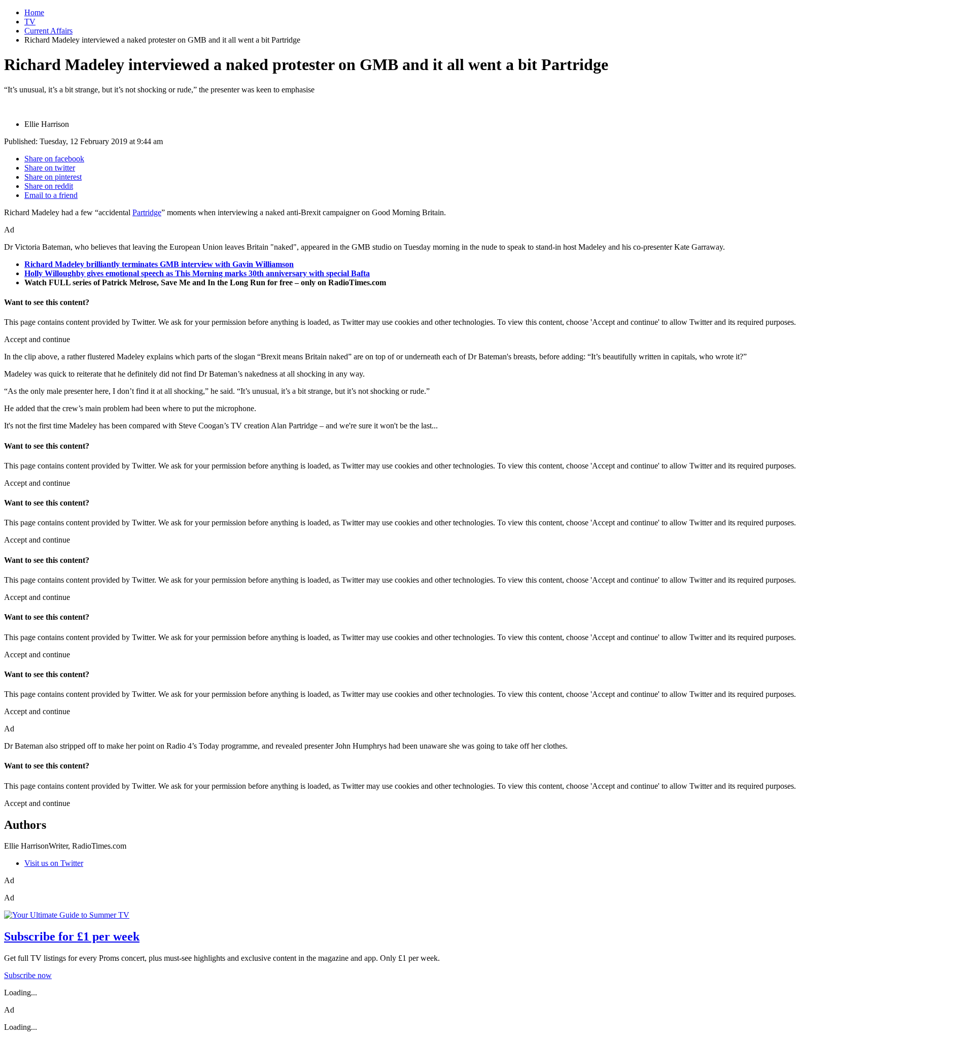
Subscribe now (28, 975)
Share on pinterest (53, 177)
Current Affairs (48, 30)
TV (30, 21)
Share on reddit (48, 186)
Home (34, 12)
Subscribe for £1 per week (72, 936)
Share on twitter (49, 167)
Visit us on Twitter (53, 863)
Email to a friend (51, 195)
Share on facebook (54, 158)
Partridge (146, 212)
